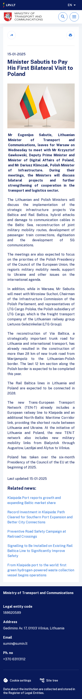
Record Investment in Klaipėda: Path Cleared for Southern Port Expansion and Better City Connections (40, 517)
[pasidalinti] (11, 35)
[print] (70, 35)
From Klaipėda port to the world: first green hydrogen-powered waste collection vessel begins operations (40, 570)
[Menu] (74, 16)
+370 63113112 (14, 659)
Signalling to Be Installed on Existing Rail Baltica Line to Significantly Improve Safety (40, 551)
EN (70, 5)
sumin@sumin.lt (15, 644)
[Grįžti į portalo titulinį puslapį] (9, 5)
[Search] (62, 16)
